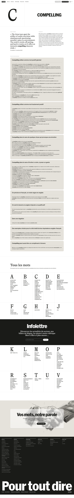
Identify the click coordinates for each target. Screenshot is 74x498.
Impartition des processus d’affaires (6, 467)
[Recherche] (70, 1)
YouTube (63, 443)
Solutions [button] (12, 1)
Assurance (15, 443)
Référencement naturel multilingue (5, 455)
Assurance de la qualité (5, 446)
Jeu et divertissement (17, 449)
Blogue (39, 442)
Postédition (4, 442)
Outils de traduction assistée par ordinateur (31, 444)
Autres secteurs (16, 456)
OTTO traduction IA (5, 443)
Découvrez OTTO (57, 1)
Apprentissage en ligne (5, 457)
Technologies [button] (17, 1)
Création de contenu (5, 449)
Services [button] (8, 1)
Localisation (4, 445)
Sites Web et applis (17, 463)
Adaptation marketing (5, 450)
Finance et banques (17, 445)
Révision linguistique (5, 452)
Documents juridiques (17, 460)
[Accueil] (3, 1)
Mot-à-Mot (40, 443)
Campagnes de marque (17, 457)
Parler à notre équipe (65, 1)
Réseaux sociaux (16, 459)
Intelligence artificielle (29, 442)
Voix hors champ (4, 458)
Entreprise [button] (27, 1)
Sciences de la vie (17, 453)
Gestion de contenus (5, 465)
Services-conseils (5, 464)
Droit (15, 450)
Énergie (15, 452)
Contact (51, 445)
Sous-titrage (4, 461)
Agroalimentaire (16, 442)
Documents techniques (17, 464)
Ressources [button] (22, 1)
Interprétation (4, 462)
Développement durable (54, 442)
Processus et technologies (6, 469)
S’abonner (45, 339)
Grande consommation (17, 446)
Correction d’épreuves (5, 453)
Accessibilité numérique (6, 470)
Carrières (51, 443)
